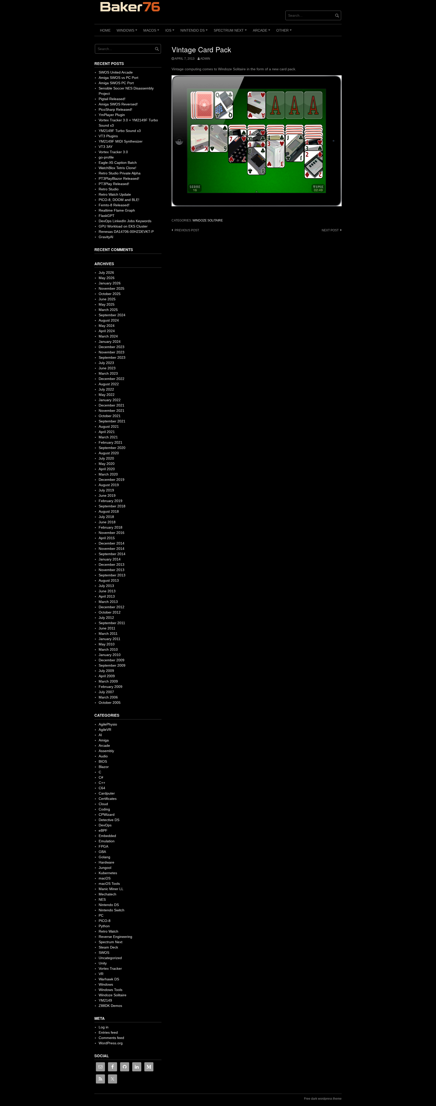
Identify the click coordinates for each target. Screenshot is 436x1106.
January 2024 (110, 342)
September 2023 (112, 357)
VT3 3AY (106, 147)
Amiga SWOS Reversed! (118, 104)
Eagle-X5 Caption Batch (118, 163)
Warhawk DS (109, 979)
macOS (152, 32)
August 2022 (109, 384)
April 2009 (107, 676)
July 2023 (106, 363)
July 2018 (106, 517)
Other (284, 32)
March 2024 (108, 336)
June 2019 (107, 495)
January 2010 (110, 655)
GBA (102, 852)
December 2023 (111, 347)
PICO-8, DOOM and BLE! (119, 200)
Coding (104, 809)
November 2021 (111, 411)
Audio (103, 756)
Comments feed (111, 1038)
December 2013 (111, 564)
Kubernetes (108, 873)
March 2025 (108, 310)
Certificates (108, 799)
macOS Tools (109, 884)
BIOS (103, 761)
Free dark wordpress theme (323, 1098)
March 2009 (108, 681)
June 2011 (107, 628)
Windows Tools (110, 990)
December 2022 (111, 379)
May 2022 (107, 395)
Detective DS (109, 820)
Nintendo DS (194, 32)
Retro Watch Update (115, 194)
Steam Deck (108, 947)
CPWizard (107, 814)
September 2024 (112, 315)
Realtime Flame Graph (117, 210)
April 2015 (107, 538)
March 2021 (108, 437)
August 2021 (109, 426)
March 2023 (108, 373)
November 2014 (111, 549)
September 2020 (112, 448)
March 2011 (108, 633)
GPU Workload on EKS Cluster (123, 226)
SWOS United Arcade (116, 72)
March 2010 (108, 649)
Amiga (104, 740)
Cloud (103, 804)
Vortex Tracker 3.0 (113, 152)
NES (102, 899)
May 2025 (107, 304)
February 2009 (110, 687)
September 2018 (112, 506)
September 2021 (112, 421)
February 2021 (110, 442)
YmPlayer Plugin (112, 115)
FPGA (103, 846)
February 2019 (110, 501)
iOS (170, 32)
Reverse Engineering (115, 937)
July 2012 (106, 618)
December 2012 (111, 607)
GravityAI (106, 237)
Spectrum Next (231, 32)
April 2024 (107, 331)
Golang (104, 857)
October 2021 (110, 416)
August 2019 (109, 485)
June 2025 (107, 299)
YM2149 (105, 1000)
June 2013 (107, 591)
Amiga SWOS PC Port (116, 83)
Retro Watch (108, 931)
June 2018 (107, 522)
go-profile (106, 157)
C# (101, 777)
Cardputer (107, 793)
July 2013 (106, 586)
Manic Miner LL (111, 889)
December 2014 (111, 543)
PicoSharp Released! (115, 109)
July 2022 (106, 389)
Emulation (107, 841)
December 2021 (111, 405)
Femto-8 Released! (114, 205)
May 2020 (107, 464)
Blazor (104, 767)
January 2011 (109, 639)
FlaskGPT (107, 216)
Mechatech (107, 894)
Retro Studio (109, 189)
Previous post (187, 230)
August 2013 (109, 580)
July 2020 (106, 458)
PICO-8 (105, 921)
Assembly (106, 751)
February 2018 (110, 527)
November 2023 (111, 352)
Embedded (107, 836)
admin (205, 58)
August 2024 (109, 320)
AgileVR (105, 730)
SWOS (104, 953)
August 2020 (109, 453)
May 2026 (107, 278)
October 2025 (110, 294)
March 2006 (108, 697)
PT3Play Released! (114, 184)
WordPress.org (111, 1043)
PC (101, 915)
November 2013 (111, 570)
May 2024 (107, 326)
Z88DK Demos (110, 1006)
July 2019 (106, 490)
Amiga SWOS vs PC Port (118, 78)
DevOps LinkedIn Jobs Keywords (125, 221)
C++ (102, 783)
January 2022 (110, 400)
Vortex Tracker (110, 968)
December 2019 (111, 480)
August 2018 (109, 511)
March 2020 (108, 474)
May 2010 (107, 644)
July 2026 (106, 272)
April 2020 (107, 469)
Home (105, 30)
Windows (128, 32)
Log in (103, 1027)
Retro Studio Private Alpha (120, 173)
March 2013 (108, 602)
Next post (330, 230)
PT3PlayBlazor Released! (119, 178)
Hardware (106, 862)
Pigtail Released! (112, 99)
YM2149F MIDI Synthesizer (121, 141)
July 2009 (106, 671)
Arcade (262, 32)
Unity (103, 963)
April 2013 (107, 596)
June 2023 (107, 368)
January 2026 (110, 283)
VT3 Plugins (108, 136)
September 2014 (112, 554)
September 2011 (112, 623)
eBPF (103, 830)
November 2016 (111, 533)
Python (104, 926)
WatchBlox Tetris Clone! (117, 168)
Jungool (105, 868)
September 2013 (112, 575)
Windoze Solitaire (208, 220)
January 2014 (110, 559)
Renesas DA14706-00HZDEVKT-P (126, 232)
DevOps (105, 825)
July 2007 (106, 692)
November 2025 (111, 288)
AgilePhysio (108, 724)
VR (101, 974)
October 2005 (110, 703)
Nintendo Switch (111, 910)
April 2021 (107, 432)
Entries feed (108, 1032)
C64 (102, 788)
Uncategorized (110, 958)
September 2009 (112, 665)
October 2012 (110, 612)
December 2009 (111, 660)
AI (100, 735)
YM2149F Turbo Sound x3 (120, 131)
